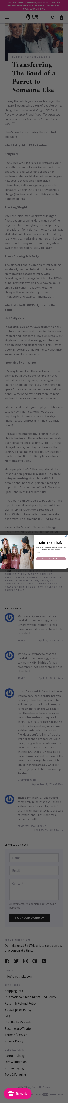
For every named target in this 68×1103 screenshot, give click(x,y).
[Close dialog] (66, 536)
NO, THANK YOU (51, 562)
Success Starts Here (51, 559)
